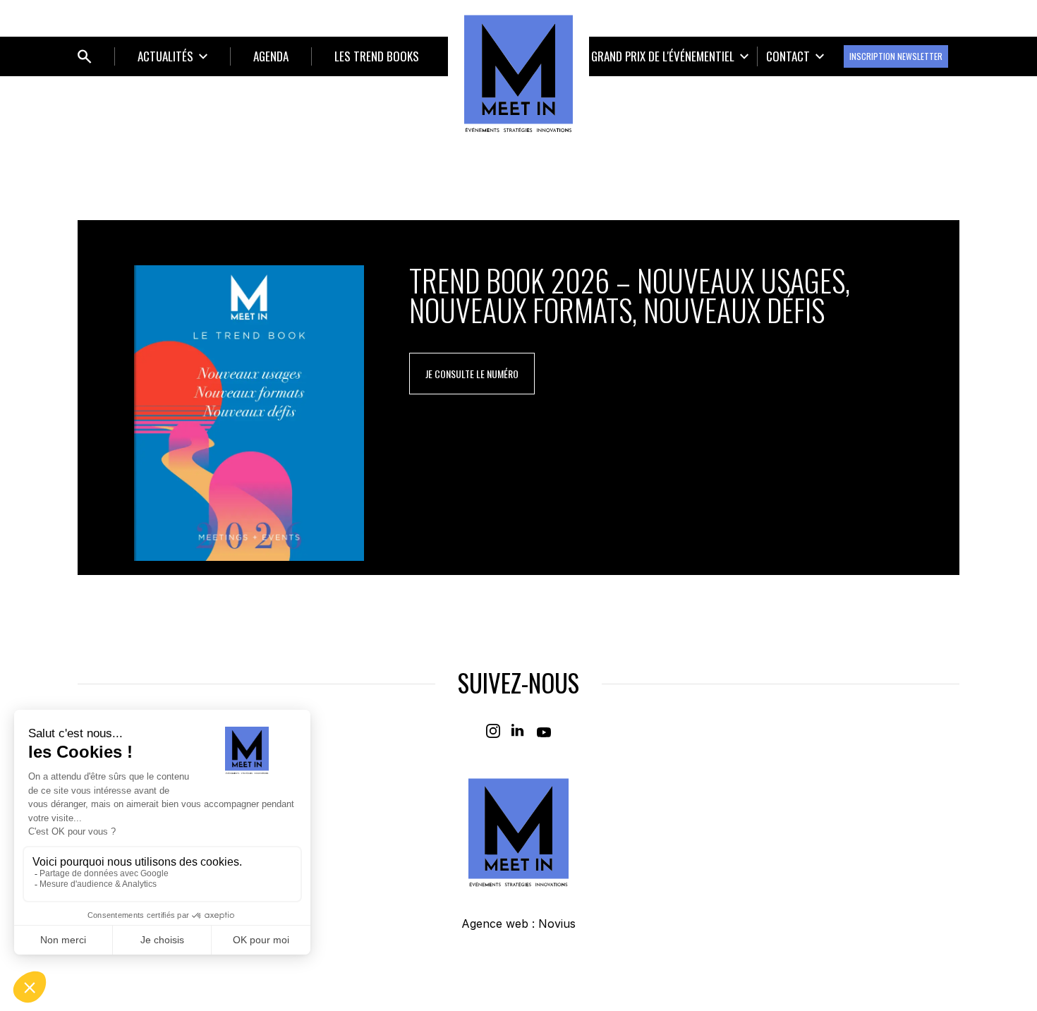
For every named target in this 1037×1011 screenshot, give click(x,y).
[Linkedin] (518, 731)
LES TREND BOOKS (376, 56)
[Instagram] (493, 731)
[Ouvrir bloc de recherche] (85, 56)
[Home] (518, 73)
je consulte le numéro (471, 373)
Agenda (271, 56)
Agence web (494, 923)
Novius (557, 923)
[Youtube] (544, 731)
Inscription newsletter (895, 56)
